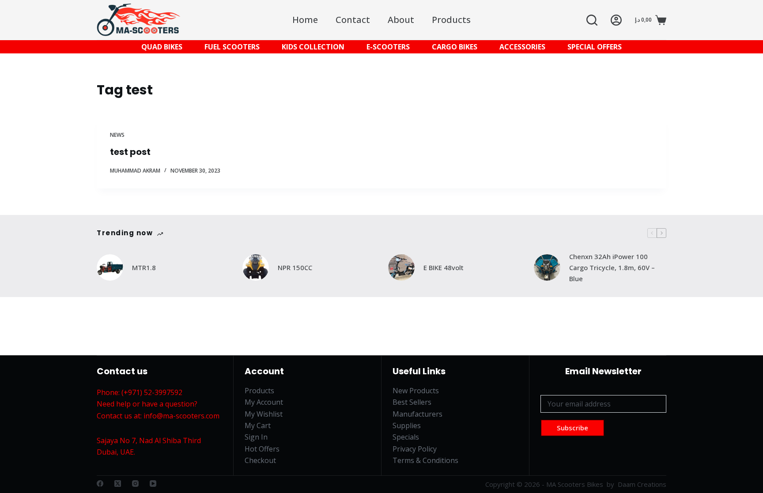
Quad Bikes (161, 47)
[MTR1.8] (110, 267)
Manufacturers (417, 414)
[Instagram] (135, 483)
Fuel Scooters (232, 47)
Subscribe (572, 427)
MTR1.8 (144, 267)
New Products (416, 390)
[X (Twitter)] (117, 483)
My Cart (258, 425)
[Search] (591, 20)
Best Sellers (412, 402)
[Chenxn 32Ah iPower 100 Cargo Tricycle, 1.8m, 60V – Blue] (547, 267)
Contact (353, 20)
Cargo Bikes (454, 47)
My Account (264, 402)
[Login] (616, 20)
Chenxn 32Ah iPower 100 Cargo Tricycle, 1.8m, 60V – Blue (612, 267)
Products (451, 20)
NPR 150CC (295, 267)
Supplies (407, 425)
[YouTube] (153, 483)
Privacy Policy (415, 449)
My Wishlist (264, 414)
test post (130, 152)
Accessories (522, 47)
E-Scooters (388, 47)
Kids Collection (313, 47)
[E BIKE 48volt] (401, 267)
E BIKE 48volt (443, 267)
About (401, 20)
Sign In (256, 437)
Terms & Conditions (425, 460)
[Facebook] (100, 483)
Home (305, 20)
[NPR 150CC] (255, 267)
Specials (406, 437)
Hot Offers (262, 449)
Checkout (260, 460)
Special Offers (594, 47)
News (117, 135)
